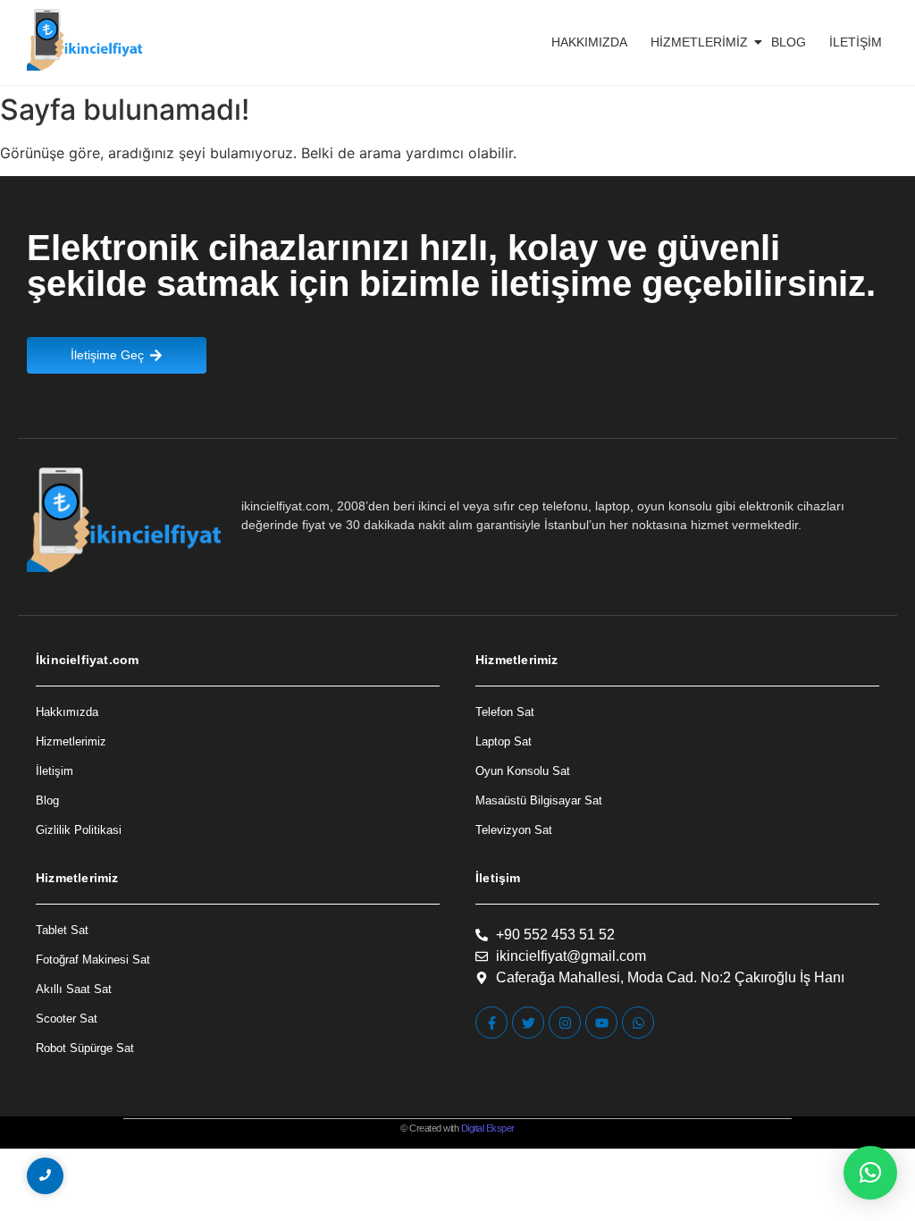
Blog (788, 42)
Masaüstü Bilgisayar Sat (538, 800)
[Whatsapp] (638, 1022)
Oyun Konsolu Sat (522, 771)
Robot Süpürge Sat (85, 1048)
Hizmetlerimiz (699, 42)
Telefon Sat (504, 712)
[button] (870, 1173)
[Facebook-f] (491, 1022)
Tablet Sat (62, 930)
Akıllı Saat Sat (74, 989)
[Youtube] (601, 1022)
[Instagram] (565, 1022)
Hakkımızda (589, 42)
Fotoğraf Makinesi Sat (93, 959)
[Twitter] (528, 1022)
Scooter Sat (66, 1018)
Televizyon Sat (513, 830)
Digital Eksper (488, 1128)
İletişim (855, 42)
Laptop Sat (503, 741)
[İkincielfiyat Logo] (85, 40)
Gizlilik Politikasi (79, 830)
